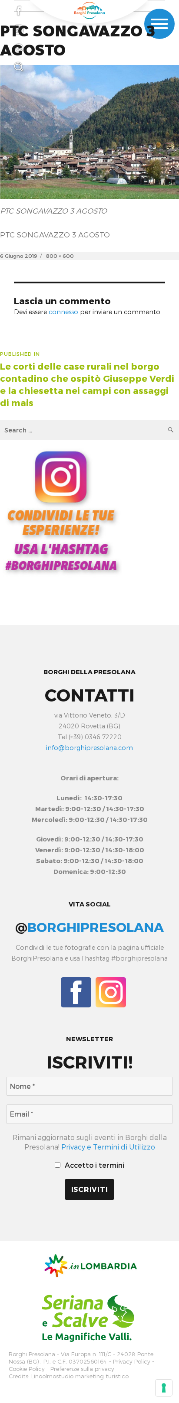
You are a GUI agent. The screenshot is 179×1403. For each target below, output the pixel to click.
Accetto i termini (93, 1165)
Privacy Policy (131, 1361)
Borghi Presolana (32, 1354)
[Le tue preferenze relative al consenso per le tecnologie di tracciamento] (164, 1388)
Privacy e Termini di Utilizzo (108, 1147)
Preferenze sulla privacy (82, 1369)
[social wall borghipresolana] (61, 510)
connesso (63, 311)
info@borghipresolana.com (89, 747)
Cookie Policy (27, 1369)
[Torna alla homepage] (89, 10)
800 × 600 (60, 256)
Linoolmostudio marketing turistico (80, 1376)
